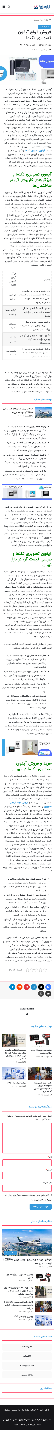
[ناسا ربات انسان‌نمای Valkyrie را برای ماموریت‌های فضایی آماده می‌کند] (40, 1073)
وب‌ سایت (47, 1182)
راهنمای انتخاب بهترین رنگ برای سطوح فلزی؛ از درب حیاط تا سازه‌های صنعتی (15, 1054)
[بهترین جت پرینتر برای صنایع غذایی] (40, 1040)
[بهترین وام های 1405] (14, 1073)
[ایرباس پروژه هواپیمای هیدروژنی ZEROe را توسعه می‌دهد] (43, 412)
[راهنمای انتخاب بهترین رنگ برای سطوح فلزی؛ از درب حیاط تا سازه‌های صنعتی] (14, 1040)
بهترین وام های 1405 (16, 1083)
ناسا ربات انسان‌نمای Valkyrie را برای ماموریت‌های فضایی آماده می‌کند (42, 1087)
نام (50, 1157)
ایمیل (49, 1170)
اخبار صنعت (38, 20)
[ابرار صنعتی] (42, 6)
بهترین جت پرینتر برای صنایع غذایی (41, 1052)
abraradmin (44, 45)
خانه (47, 20)
